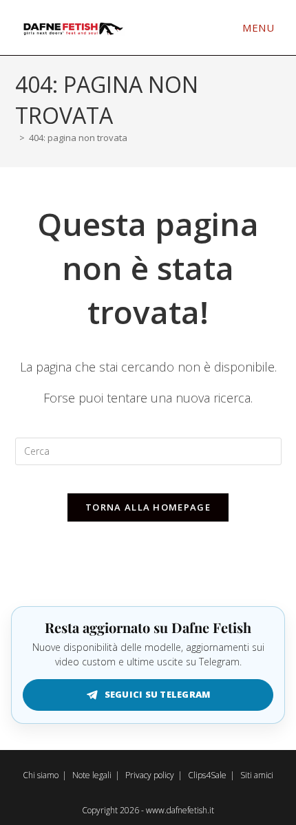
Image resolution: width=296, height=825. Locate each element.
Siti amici (256, 775)
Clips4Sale (207, 775)
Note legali (92, 775)
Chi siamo (41, 775)
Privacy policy (149, 775)
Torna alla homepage (148, 507)
